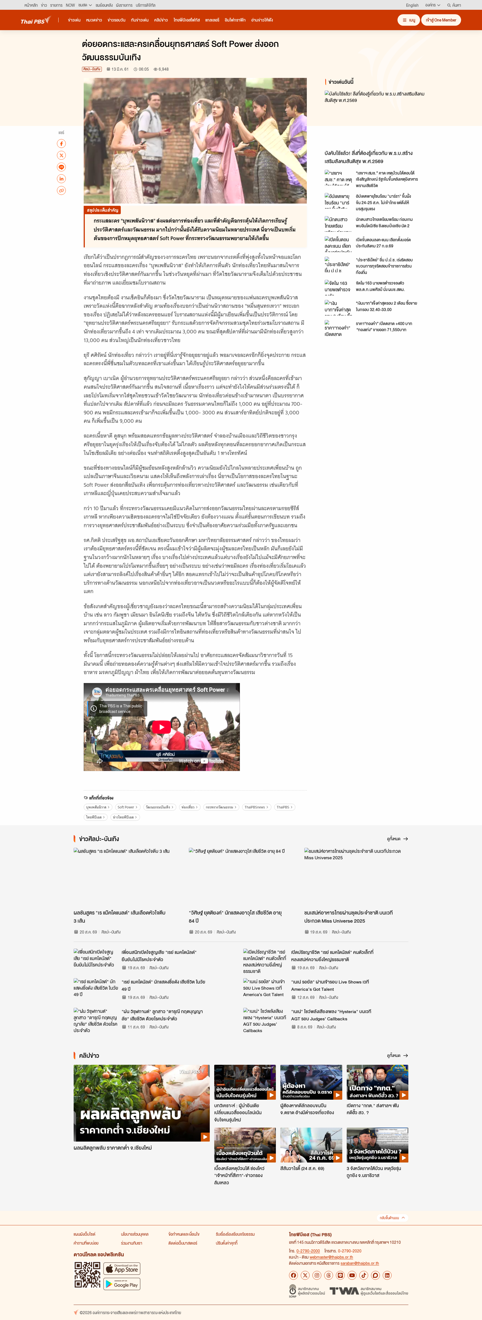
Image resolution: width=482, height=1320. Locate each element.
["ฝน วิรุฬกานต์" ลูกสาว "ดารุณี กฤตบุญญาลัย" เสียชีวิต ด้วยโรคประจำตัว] (96, 1020)
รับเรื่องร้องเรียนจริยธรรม (235, 1234)
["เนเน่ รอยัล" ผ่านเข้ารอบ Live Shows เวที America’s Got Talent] (265, 990)
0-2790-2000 (308, 1251)
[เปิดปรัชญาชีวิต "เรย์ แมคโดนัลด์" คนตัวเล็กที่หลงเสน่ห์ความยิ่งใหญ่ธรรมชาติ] (265, 961)
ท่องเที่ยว (188, 807)
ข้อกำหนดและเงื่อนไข (183, 1234)
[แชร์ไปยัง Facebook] (61, 143)
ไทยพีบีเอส (94, 817)
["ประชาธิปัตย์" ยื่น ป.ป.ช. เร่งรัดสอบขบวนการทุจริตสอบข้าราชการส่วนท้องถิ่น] (339, 264)
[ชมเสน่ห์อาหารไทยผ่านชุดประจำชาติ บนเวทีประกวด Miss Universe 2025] (356, 877)
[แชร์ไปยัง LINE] (61, 167)
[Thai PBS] (36, 20)
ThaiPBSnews (255, 807)
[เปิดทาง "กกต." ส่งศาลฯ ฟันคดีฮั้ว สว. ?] (377, 1082)
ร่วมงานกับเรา (131, 1243)
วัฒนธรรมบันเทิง (158, 807)
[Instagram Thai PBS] (316, 1275)
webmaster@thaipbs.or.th (331, 1257)
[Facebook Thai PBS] (293, 1275)
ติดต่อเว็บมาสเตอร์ (182, 1243)
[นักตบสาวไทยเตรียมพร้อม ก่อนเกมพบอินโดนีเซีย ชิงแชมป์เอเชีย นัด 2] (339, 224)
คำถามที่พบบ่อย (86, 1243)
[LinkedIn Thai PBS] (387, 1275)
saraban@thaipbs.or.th (360, 1263)
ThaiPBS (283, 807)
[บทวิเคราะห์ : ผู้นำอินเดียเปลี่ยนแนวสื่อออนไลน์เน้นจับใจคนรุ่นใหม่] (245, 1082)
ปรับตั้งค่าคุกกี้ (226, 1243)
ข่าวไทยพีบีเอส (123, 817)
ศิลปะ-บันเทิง (91, 69)
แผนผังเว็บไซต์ (84, 1234)
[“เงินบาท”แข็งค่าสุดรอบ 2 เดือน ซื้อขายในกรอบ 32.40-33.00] (339, 308)
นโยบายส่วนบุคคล (134, 1234)
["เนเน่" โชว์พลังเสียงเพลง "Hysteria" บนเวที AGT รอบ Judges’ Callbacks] (265, 1020)
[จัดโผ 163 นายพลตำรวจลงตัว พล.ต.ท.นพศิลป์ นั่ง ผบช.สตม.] (339, 287)
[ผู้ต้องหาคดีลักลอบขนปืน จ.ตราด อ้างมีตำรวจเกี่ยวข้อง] (311, 1082)
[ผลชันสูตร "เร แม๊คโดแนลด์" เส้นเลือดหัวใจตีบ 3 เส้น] (126, 877)
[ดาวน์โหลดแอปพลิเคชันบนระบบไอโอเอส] (121, 1268)
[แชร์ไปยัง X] (61, 155)
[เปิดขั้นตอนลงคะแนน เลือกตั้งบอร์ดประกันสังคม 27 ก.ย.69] (339, 244)
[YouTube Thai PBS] (352, 1275)
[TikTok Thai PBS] (363, 1275)
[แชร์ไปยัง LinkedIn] (61, 178)
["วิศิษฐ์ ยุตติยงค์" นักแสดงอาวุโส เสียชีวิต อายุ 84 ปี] (241, 877)
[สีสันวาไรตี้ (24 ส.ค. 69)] (311, 1145)
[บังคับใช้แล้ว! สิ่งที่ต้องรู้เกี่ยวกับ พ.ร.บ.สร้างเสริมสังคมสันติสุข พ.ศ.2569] (375, 118)
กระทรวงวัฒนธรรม (219, 807)
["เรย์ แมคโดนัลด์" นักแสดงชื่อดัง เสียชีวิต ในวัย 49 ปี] (96, 990)
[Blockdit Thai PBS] (375, 1275)
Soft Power (126, 807)
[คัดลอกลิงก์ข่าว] (61, 190)
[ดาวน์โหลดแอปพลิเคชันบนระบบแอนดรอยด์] (121, 1284)
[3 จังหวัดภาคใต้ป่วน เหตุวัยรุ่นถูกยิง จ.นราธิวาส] (377, 1145)
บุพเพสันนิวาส (96, 807)
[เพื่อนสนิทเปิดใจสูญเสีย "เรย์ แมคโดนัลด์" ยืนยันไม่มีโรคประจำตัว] (96, 961)
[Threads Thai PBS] (328, 1275)
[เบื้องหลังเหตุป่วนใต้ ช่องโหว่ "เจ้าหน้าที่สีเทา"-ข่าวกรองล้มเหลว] (245, 1145)
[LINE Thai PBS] (340, 1275)
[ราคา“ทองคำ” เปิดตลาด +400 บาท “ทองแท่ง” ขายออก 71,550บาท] (339, 328)
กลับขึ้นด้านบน (389, 1218)
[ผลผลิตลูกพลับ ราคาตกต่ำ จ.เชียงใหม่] (142, 1103)
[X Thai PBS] (305, 1275)
